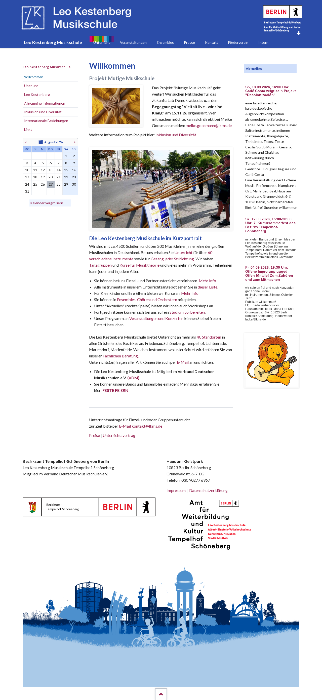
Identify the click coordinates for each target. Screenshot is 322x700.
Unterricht (183, 252)
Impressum (176, 490)
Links (28, 129)
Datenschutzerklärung (208, 490)
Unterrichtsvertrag (119, 435)
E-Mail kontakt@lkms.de (140, 426)
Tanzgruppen (100, 265)
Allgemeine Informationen (44, 103)
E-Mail (183, 362)
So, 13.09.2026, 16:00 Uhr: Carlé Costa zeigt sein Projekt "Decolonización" (270, 91)
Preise (94, 435)
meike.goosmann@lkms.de (209, 125)
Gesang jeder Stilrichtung (172, 258)
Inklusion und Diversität (175, 134)
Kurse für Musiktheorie (139, 265)
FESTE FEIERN (115, 390)
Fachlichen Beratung (120, 355)
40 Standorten (209, 337)
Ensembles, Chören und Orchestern (147, 299)
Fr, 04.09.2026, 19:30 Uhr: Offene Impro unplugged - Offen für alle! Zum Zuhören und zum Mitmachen (269, 273)
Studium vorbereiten (187, 312)
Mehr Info (207, 280)
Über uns (31, 86)
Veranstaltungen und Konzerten (156, 318)
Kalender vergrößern (46, 203)
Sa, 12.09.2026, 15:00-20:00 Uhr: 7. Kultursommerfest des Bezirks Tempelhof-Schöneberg (270, 225)
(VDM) (133, 377)
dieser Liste (207, 286)
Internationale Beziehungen (46, 120)
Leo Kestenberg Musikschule (46, 67)
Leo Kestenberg (37, 94)
